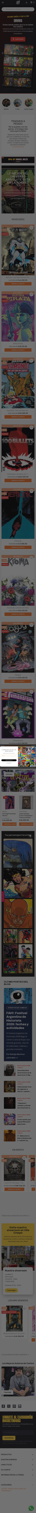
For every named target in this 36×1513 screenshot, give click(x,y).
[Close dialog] (35, 747)
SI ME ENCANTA (9, 760)
